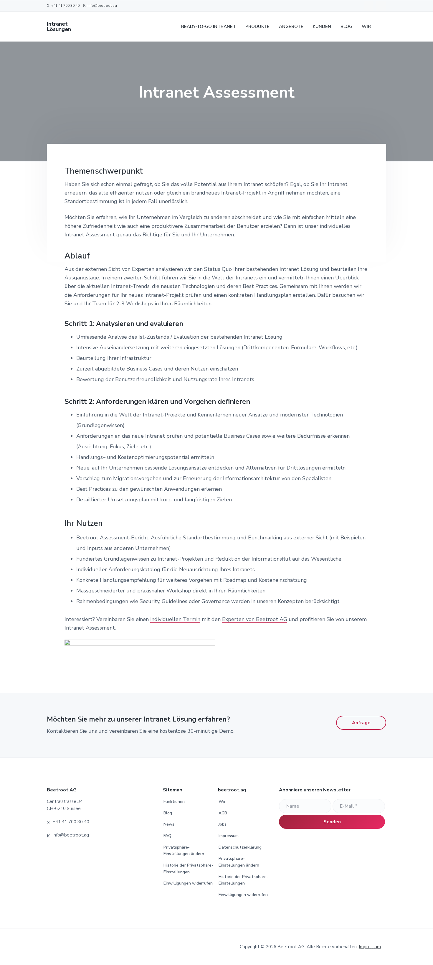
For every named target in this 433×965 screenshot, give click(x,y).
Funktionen (174, 801)
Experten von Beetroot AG (254, 619)
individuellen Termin (175, 619)
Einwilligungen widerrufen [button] (188, 883)
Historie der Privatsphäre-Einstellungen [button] (188, 868)
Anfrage (361, 722)
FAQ (167, 836)
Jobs (223, 824)
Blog (167, 813)
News (168, 824)
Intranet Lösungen (59, 26)
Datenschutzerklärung (240, 847)
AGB (223, 813)
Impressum (229, 836)
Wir (222, 801)
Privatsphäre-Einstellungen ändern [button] (183, 850)
